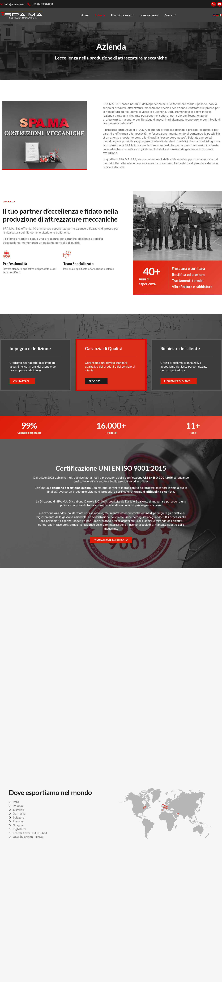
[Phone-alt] (213, 4)
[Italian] (220, 15)
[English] (214, 15)
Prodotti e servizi (122, 15)
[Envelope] (219, 4)
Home (84, 15)
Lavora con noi (148, 15)
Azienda (100, 15)
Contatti (170, 15)
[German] (217, 15)
